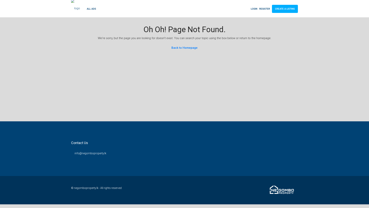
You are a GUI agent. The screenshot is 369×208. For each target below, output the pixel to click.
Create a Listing (285, 9)
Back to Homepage (184, 47)
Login (254, 9)
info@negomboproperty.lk (90, 153)
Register (264, 9)
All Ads (91, 9)
